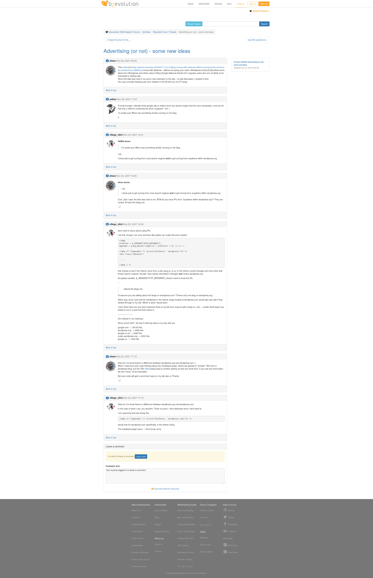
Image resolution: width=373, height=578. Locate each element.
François (195, 573)
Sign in (252, 3)
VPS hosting (183, 545)
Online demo (137, 538)
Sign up (264, 3)
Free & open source (141, 559)
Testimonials (137, 545)
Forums (203, 517)
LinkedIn (231, 531)
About (190, 3)
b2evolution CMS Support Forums (124, 31)
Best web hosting (185, 517)
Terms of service (139, 566)
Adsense (204, 537)
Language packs (162, 531)
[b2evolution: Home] (119, 3)
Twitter (230, 517)
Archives (146, 31)
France (189, 566)
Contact (158, 551)
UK (183, 566)
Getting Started (139, 524)
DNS (147, 368)
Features (136, 517)
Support (241, 3)
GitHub (230, 510)
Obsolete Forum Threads (164, 31)
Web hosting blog (185, 510)
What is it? (136, 510)
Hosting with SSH (185, 538)
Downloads (204, 3)
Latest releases (161, 510)
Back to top (111, 90)
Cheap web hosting (186, 524)
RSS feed (232, 545)
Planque (203, 573)
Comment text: (113, 466)
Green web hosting (186, 531)
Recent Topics (193, 23)
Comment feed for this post (166, 488)
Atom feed (232, 552)
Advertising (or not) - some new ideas (146, 50)
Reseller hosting (184, 559)
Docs (229, 3)
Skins (156, 517)
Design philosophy (140, 552)
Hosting (218, 3)
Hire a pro (205, 524)
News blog (228, 538)
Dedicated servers (185, 552)
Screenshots (137, 531)
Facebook (232, 524)
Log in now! (141, 456)
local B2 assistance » (257, 39)
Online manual (206, 510)
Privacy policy (206, 551)
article (125, 67)
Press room (205, 544)
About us (158, 544)
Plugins (157, 524)
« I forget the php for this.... (118, 39)
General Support (260, 10)
